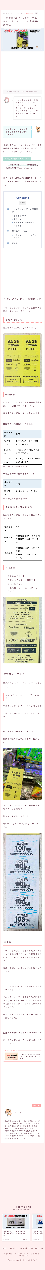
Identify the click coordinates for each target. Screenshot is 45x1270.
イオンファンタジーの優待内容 (25, 210)
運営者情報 (8, 1254)
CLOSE (22, 202)
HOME (4, 1248)
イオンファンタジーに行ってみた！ (25, 236)
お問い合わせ (23, 1256)
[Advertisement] (22, 69)
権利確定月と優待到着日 (24, 222)
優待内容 (17, 219)
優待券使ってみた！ (21, 231)
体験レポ (31, 13)
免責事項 (36, 1254)
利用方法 (17, 226)
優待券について (20, 216)
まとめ (15, 243)
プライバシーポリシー (22, 1254)
